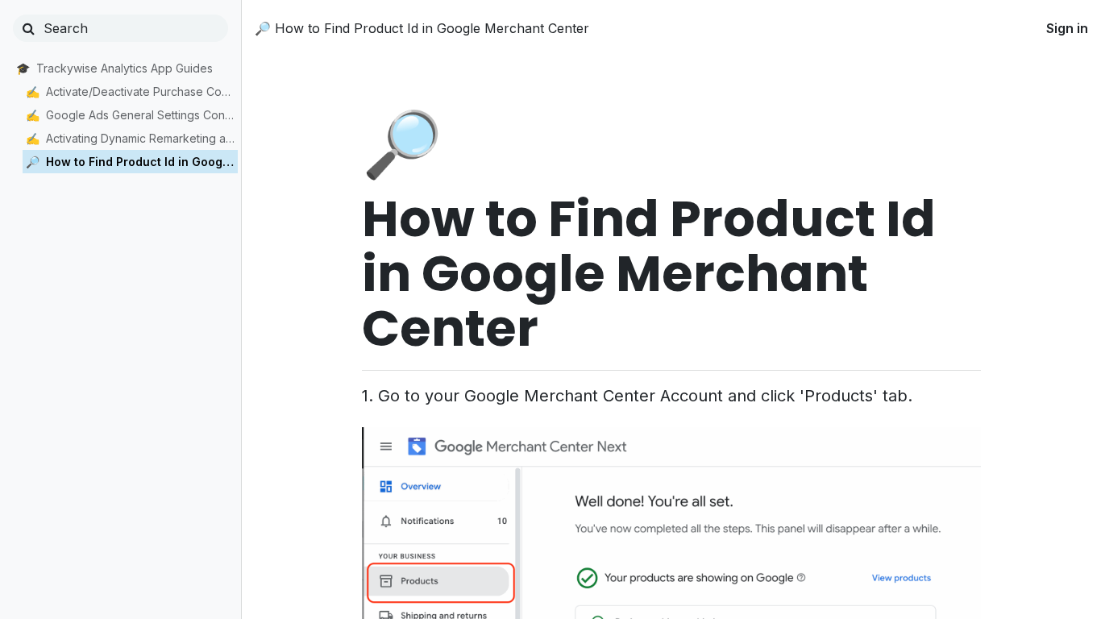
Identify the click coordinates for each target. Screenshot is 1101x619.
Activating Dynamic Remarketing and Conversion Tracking (142, 138)
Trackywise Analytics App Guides (124, 68)
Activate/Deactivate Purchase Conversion (142, 91)
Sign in (1067, 28)
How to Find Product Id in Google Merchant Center (142, 161)
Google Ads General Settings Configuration (142, 115)
